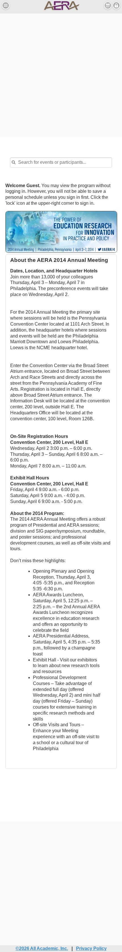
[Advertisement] (61, 74)
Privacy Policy (91, 948)
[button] (5, 5)
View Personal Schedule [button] (108, 5)
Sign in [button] (116, 5)
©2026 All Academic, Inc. (42, 948)
